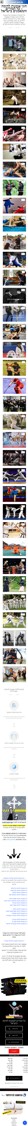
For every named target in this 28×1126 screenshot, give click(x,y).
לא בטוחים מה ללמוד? (14, 822)
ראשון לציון (9, 1067)
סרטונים (13, 839)
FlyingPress (14, 1123)
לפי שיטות (15, 1028)
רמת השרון (24, 1060)
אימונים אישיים (15, 1042)
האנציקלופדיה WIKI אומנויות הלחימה (14, 825)
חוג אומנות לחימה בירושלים (19, 888)
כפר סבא (9, 1070)
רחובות (9, 1068)
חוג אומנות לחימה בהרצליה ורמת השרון (15, 901)
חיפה (10, 1061)
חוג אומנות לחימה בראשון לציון (18, 895)
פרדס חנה (24, 1067)
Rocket (14, 1119)
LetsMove (14, 1121)
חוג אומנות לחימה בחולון (20, 909)
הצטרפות (14, 1051)
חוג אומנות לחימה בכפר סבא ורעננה (16, 911)
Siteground (14, 1125)
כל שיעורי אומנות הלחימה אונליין (14, 941)
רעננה (10, 1072)
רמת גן (25, 1068)
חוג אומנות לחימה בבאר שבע (18, 905)
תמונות (8, 839)
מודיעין (25, 1072)
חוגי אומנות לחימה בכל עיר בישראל (14, 878)
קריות (25, 1061)
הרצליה (24, 1058)
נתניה (25, 1063)
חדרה (25, 1065)
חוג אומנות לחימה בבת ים (19, 921)
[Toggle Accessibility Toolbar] (25, 1123)
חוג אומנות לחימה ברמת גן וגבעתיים (16, 915)
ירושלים (9, 1060)
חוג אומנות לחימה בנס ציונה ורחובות (16, 924)
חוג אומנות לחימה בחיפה (19, 892)
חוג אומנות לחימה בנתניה (19, 903)
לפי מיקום (15, 1035)
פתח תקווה (9, 1063)
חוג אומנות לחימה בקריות (19, 919)
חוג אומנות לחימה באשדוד (19, 913)
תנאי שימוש (16, 1086)
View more (14, 43)
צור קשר (11, 1086)
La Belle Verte (14, 1122)
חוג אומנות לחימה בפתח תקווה (18, 898)
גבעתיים (24, 1070)
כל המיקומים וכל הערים (15, 1078)
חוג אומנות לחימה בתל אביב (19, 890)
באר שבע (9, 1065)
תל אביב (9, 1058)
